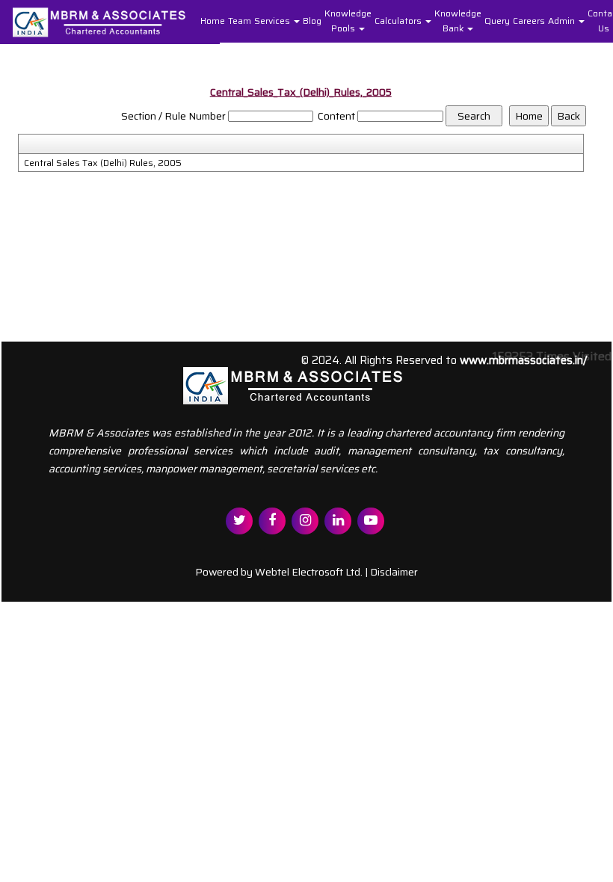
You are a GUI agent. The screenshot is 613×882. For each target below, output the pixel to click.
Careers (529, 20)
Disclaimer (394, 572)
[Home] (110, 21)
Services (273, 20)
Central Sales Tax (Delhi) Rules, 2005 (103, 163)
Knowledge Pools (348, 20)
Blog (312, 20)
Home (212, 20)
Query (497, 20)
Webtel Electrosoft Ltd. (309, 572)
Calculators (399, 20)
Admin (562, 20)
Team (239, 20)
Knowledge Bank (457, 20)
